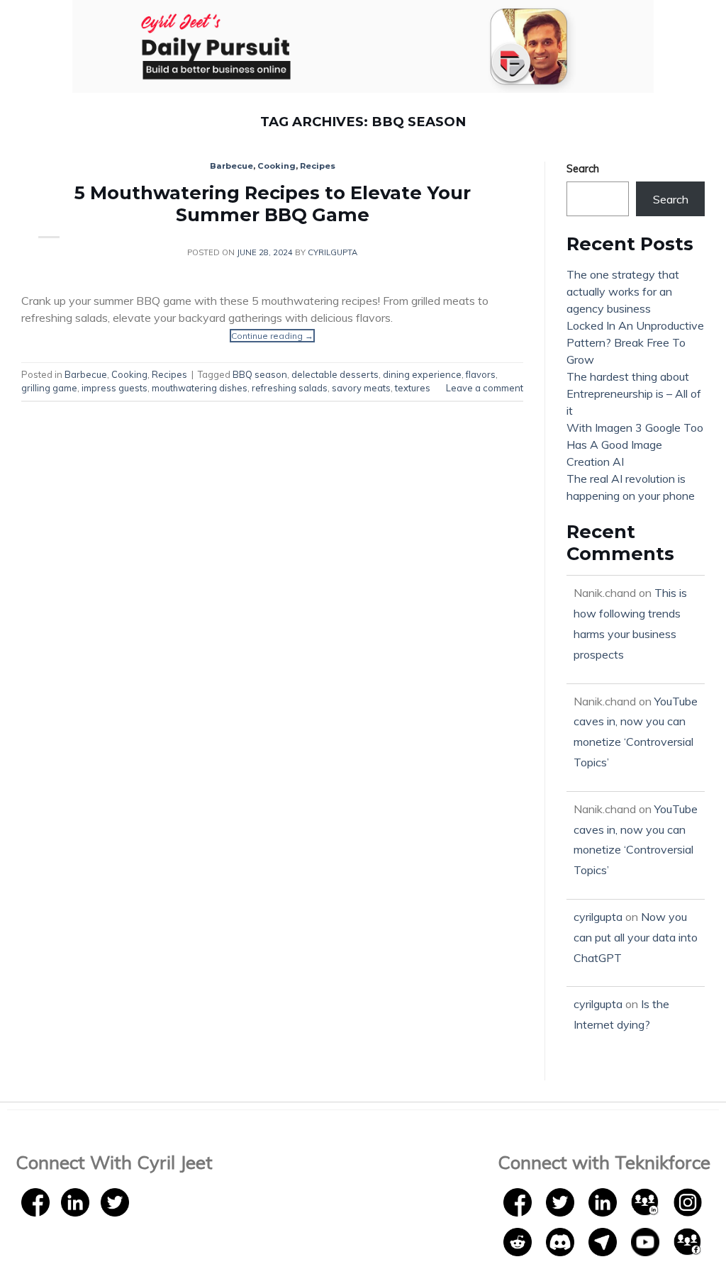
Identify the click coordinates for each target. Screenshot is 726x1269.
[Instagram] (688, 1201)
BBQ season (260, 374)
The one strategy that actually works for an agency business (622, 291)
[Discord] (561, 1241)
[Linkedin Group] (646, 1201)
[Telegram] (604, 1241)
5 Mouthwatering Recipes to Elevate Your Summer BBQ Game (272, 203)
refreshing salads (290, 387)
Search (582, 168)
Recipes (317, 166)
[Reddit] (519, 1241)
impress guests (114, 387)
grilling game (49, 387)
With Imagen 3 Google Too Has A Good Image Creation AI (634, 444)
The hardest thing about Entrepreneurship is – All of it (633, 393)
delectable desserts (335, 374)
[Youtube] (646, 1241)
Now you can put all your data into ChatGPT (636, 937)
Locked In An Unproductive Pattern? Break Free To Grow (635, 342)
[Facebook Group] (688, 1241)
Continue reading (272, 335)
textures (412, 387)
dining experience (422, 374)
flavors (481, 374)
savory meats (361, 387)
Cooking (276, 166)
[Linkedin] (75, 1201)
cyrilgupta (332, 252)
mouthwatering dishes (199, 387)
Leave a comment (484, 387)
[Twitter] (115, 1201)
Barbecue (231, 166)
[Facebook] (35, 1201)
